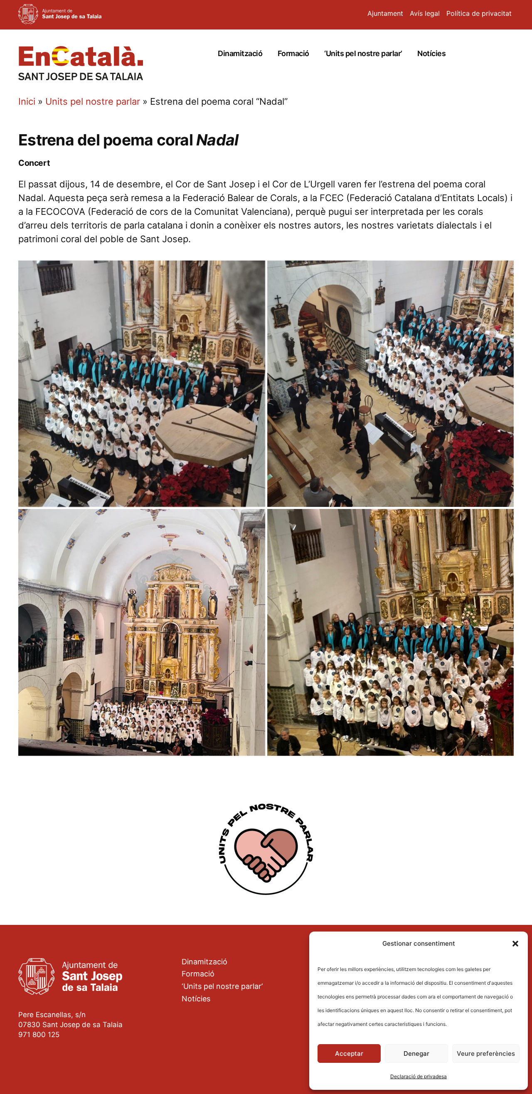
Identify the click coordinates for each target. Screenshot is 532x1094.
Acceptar (349, 1053)
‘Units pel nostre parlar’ (363, 53)
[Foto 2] (390, 384)
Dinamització (240, 53)
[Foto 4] (390, 632)
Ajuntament (385, 13)
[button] (515, 943)
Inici (26, 101)
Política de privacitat (479, 13)
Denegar (416, 1053)
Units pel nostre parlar (92, 101)
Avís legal (425, 13)
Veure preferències (486, 1053)
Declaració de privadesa (418, 1076)
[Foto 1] (141, 384)
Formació (293, 53)
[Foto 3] (141, 632)
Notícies (431, 53)
